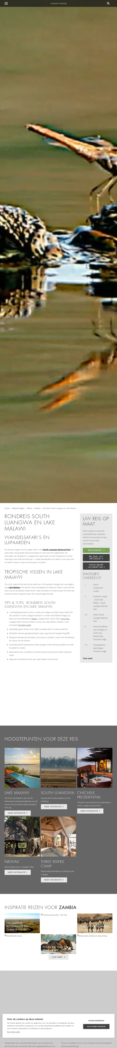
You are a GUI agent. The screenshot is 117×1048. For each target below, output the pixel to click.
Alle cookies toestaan (96, 1026)
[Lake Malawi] (22, 768)
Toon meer (88, 658)
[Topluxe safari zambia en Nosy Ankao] (92, 936)
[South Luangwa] (58, 768)
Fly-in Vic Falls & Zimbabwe (55, 948)
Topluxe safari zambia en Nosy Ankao (91, 947)
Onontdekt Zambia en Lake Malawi (94, 928)
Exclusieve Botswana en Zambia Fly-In (17, 926)
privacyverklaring (71, 1046)
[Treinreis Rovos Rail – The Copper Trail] (54, 915)
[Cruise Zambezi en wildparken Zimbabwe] (13, 936)
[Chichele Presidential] (94, 768)
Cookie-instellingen (96, 1020)
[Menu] (6, 3)
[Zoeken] (108, 3)
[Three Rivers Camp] (58, 837)
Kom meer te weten (13, 1032)
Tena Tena (65, 618)
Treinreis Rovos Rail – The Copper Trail (58, 928)
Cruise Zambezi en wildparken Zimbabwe (20, 947)
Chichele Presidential (89, 795)
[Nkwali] (22, 837)
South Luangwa (57, 793)
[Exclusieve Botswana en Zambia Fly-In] (22, 915)
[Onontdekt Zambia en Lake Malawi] (94, 915)
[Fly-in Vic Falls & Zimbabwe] (58, 936)
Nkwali (34, 618)
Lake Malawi (14, 587)
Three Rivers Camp (52, 863)
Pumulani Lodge (24, 625)
